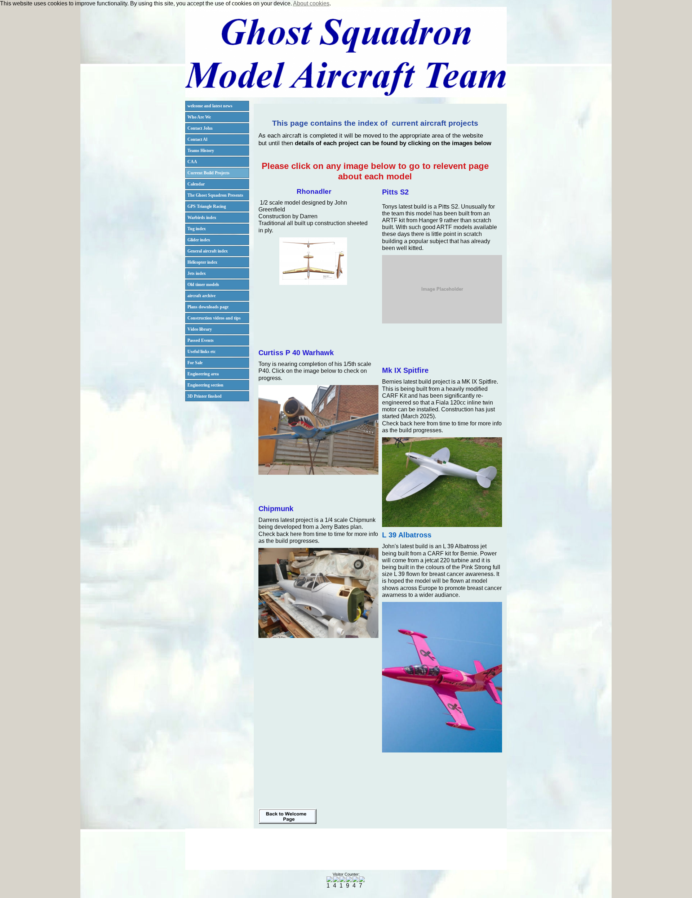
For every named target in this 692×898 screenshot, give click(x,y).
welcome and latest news (209, 105)
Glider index (198, 239)
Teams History (200, 150)
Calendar (196, 184)
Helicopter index (202, 262)
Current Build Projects (208, 172)
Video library (199, 329)
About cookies (311, 3)
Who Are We (199, 117)
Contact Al (197, 139)
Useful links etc (201, 351)
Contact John (200, 128)
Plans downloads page (208, 306)
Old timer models (203, 284)
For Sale (195, 362)
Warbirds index (201, 217)
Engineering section (205, 385)
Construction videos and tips (214, 318)
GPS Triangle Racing (206, 206)
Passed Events (200, 340)
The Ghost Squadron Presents (215, 195)
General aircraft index (207, 251)
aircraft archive (201, 295)
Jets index (196, 273)
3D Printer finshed (204, 396)
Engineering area (203, 373)
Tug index (196, 228)
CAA (192, 161)
